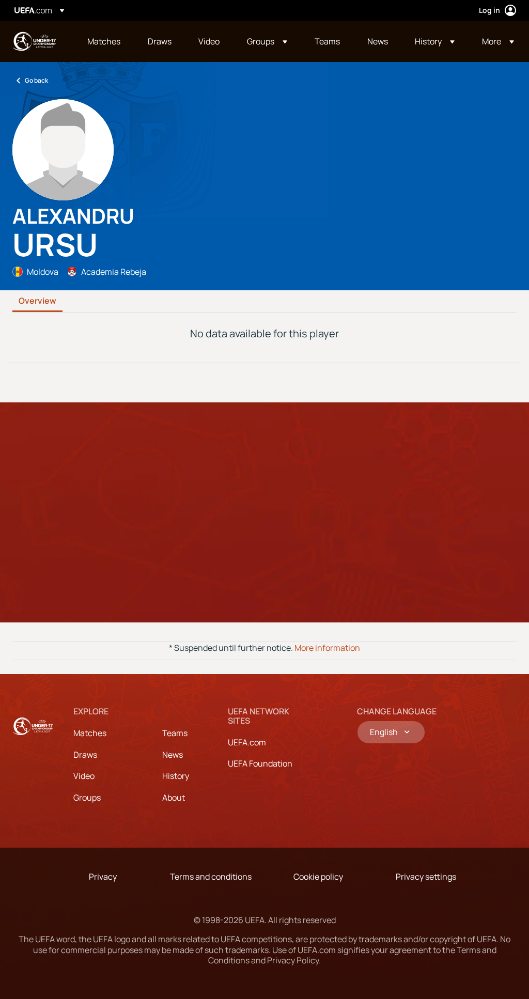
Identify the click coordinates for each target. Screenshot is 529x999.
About (173, 797)
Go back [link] (36, 80)
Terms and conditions (211, 876)
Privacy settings (426, 876)
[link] (104, 41)
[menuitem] (105, 41)
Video (84, 776)
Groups (87, 797)
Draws (85, 754)
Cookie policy (318, 876)
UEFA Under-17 (34, 41)
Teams (175, 733)
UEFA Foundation (260, 763)
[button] (267, 41)
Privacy (103, 876)
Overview (37, 301)
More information (327, 647)
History (175, 776)
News (172, 754)
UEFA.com (247, 742)
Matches (89, 733)
